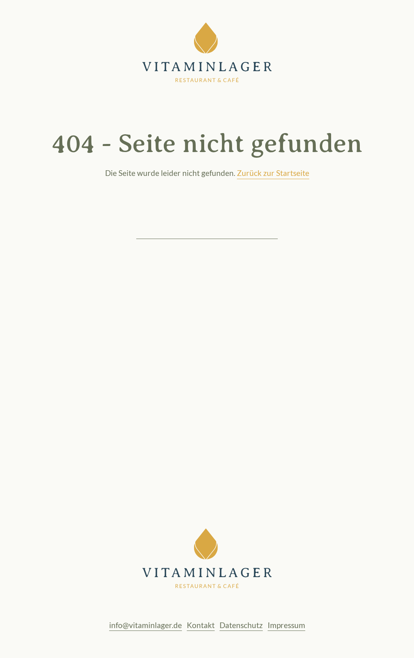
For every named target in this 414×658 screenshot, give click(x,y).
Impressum (286, 625)
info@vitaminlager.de (145, 625)
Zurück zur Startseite (273, 173)
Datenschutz (241, 625)
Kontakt (201, 625)
